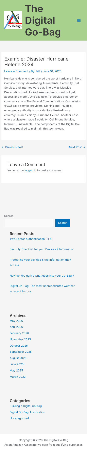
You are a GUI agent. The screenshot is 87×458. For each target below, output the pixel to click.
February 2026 (19, 333)
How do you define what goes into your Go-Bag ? (42, 275)
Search (9, 215)
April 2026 (16, 326)
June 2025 (16, 364)
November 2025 (20, 339)
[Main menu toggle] (79, 20)
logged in (30, 170)
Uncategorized (19, 418)
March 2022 (17, 376)
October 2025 (19, 345)
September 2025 (21, 351)
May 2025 (16, 370)
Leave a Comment (16, 71)
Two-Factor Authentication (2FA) (31, 239)
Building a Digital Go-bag (26, 406)
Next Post (77, 147)
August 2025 (18, 358)
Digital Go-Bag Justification (27, 412)
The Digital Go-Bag (43, 20)
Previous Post (12, 147)
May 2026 (16, 320)
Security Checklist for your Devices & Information (42, 249)
